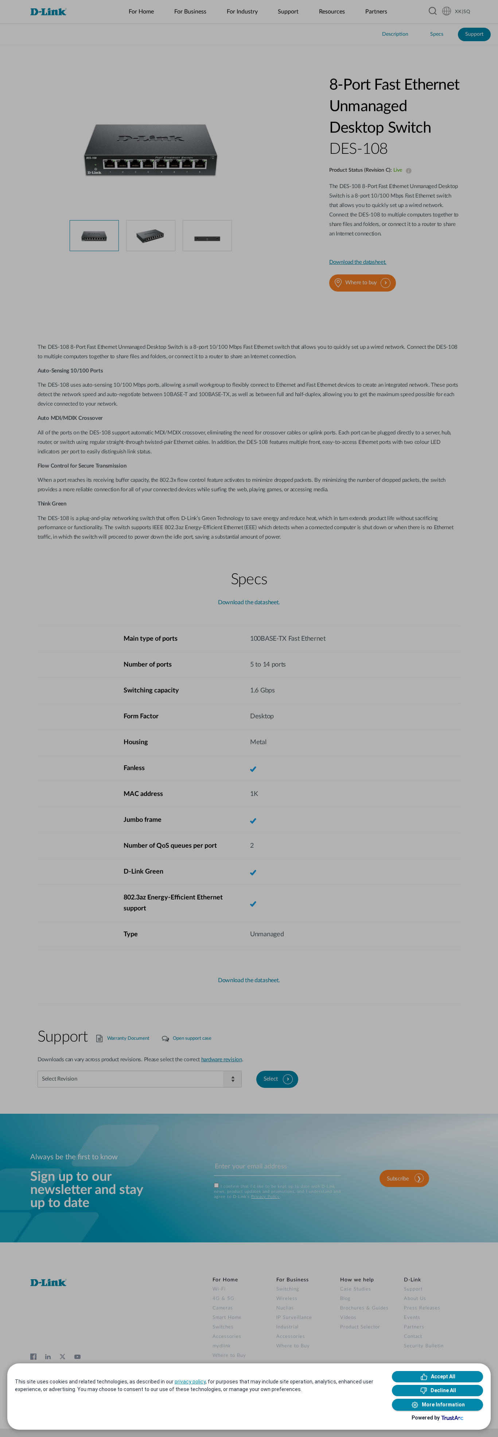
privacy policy (190, 1382)
